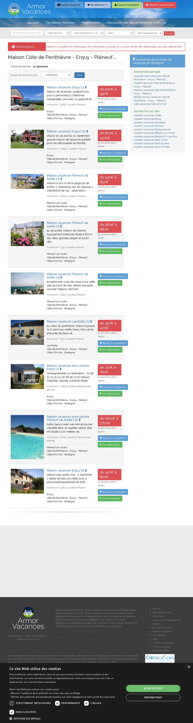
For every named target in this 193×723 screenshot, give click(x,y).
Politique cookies (161, 650)
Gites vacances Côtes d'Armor (150, 104)
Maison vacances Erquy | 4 (66, 87)
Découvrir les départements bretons (136, 23)
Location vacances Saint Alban (151, 139)
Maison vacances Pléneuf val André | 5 (67, 224)
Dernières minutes (60, 23)
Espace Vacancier (70, 4)
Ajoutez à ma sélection (114, 108)
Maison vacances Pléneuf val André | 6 (67, 177)
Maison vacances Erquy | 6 (66, 470)
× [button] (188, 667)
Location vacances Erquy (148, 118)
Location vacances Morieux (149, 125)
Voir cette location (111, 115)
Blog (155, 639)
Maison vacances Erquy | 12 (66, 131)
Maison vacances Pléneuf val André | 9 (67, 275)
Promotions (91, 23)
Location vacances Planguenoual (152, 129)
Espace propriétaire (162, 631)
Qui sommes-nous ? (163, 627)
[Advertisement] (157, 180)
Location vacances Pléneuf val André (154, 132)
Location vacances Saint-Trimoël (152, 146)
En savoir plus (107, 696)
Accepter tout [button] (153, 688)
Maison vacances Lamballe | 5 (68, 321)
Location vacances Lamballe (149, 122)
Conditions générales (163, 642)
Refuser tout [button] (153, 697)
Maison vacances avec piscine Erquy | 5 (68, 367)
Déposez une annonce (161, 4)
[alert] (96, 693)
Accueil (33, 23)
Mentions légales (161, 646)
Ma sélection (159, 635)
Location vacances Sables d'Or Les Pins (155, 136)
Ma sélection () (99, 4)
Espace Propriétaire (128, 4)
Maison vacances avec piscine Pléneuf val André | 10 (68, 418)
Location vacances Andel (148, 115)
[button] (65, 718)
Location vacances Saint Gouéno (152, 143)
